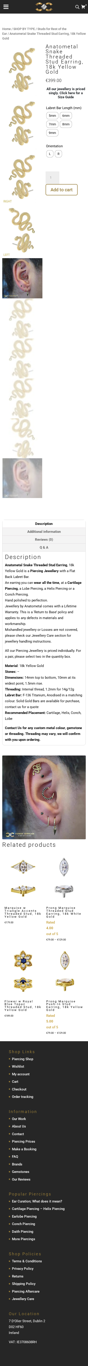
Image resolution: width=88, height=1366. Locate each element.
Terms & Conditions (27, 1261)
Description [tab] (44, 524)
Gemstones (20, 1172)
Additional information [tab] (44, 532)
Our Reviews (21, 1179)
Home (6, 29)
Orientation (54, 146)
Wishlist (18, 1066)
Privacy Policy (22, 1269)
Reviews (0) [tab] (44, 540)
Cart (15, 1082)
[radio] (52, 115)
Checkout (19, 1089)
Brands (17, 1164)
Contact (18, 1134)
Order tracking (22, 1097)
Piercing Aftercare (25, 1291)
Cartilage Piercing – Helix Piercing (38, 1209)
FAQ (15, 1157)
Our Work (19, 1119)
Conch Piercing (23, 1224)
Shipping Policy (23, 1284)
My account (21, 1074)
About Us (19, 1126)
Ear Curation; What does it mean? (37, 1201)
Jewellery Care (23, 1299)
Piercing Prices (23, 1141)
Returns (17, 1276)
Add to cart (62, 189)
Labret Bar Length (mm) (63, 108)
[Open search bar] (77, 7)
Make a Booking (24, 1149)
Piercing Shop (22, 1059)
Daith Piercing (22, 1232)
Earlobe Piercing (24, 1216)
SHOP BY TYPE (24, 29)
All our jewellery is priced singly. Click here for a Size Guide (65, 93)
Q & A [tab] (44, 547)
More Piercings (23, 1239)
